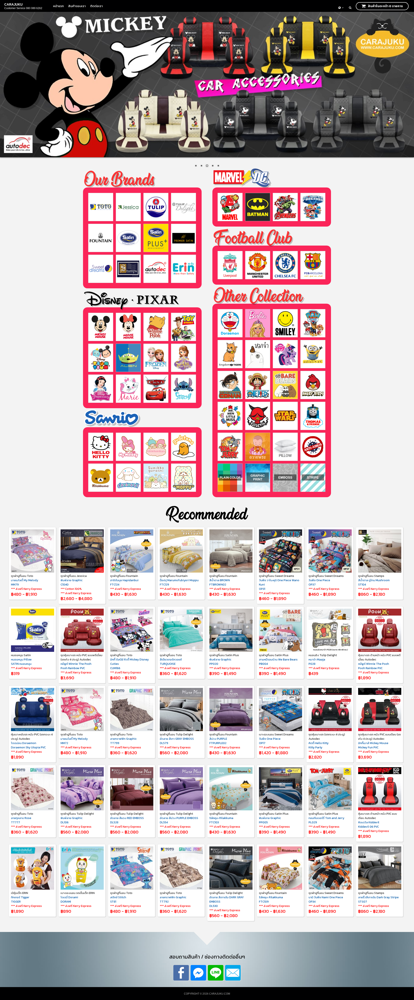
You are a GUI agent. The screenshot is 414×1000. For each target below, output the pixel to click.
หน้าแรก (58, 5)
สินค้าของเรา (77, 5)
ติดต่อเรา (96, 5)
